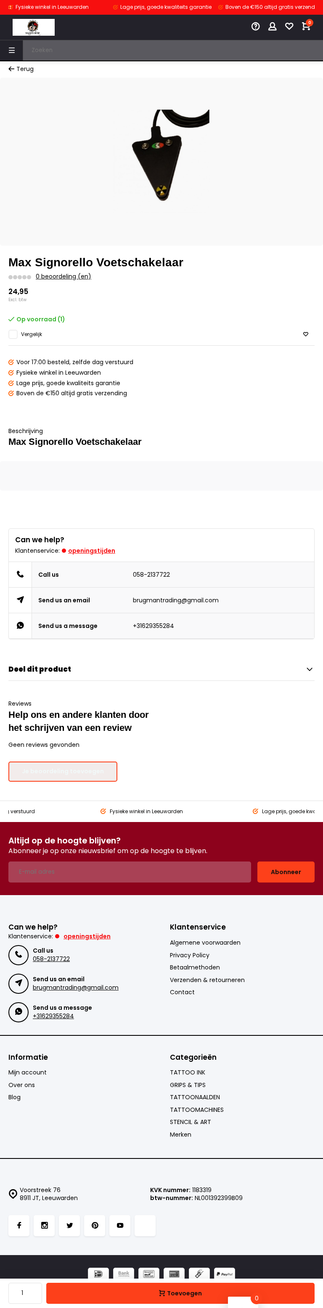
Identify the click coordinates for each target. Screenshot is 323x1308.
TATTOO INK (187, 1073)
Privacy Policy (189, 955)
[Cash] (199, 1275)
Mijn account (27, 1073)
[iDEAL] (98, 1275)
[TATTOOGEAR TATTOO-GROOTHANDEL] (33, 27)
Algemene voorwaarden (205, 943)
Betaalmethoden (195, 968)
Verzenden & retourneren (207, 980)
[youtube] (119, 1225)
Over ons (21, 1085)
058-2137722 (151, 574)
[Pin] (174, 1275)
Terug (25, 69)
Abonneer (286, 872)
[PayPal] (224, 1275)
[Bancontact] (148, 1275)
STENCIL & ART (190, 1122)
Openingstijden (91, 550)
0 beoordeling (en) (63, 277)
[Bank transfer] (123, 1275)
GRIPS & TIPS (188, 1085)
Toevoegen (184, 1293)
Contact (182, 992)
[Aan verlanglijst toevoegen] (305, 334)
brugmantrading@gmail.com (176, 600)
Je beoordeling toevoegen (63, 771)
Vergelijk (31, 334)
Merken (180, 1135)
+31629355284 (153, 626)
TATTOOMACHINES (197, 1110)
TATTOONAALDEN (195, 1097)
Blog (14, 1097)
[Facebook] (18, 1225)
